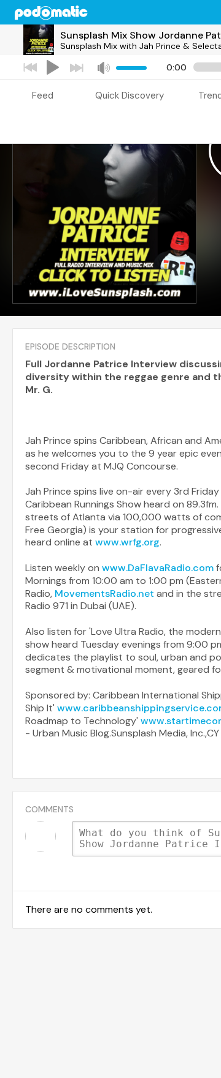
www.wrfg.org (127, 542)
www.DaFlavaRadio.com (158, 567)
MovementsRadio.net (104, 593)
